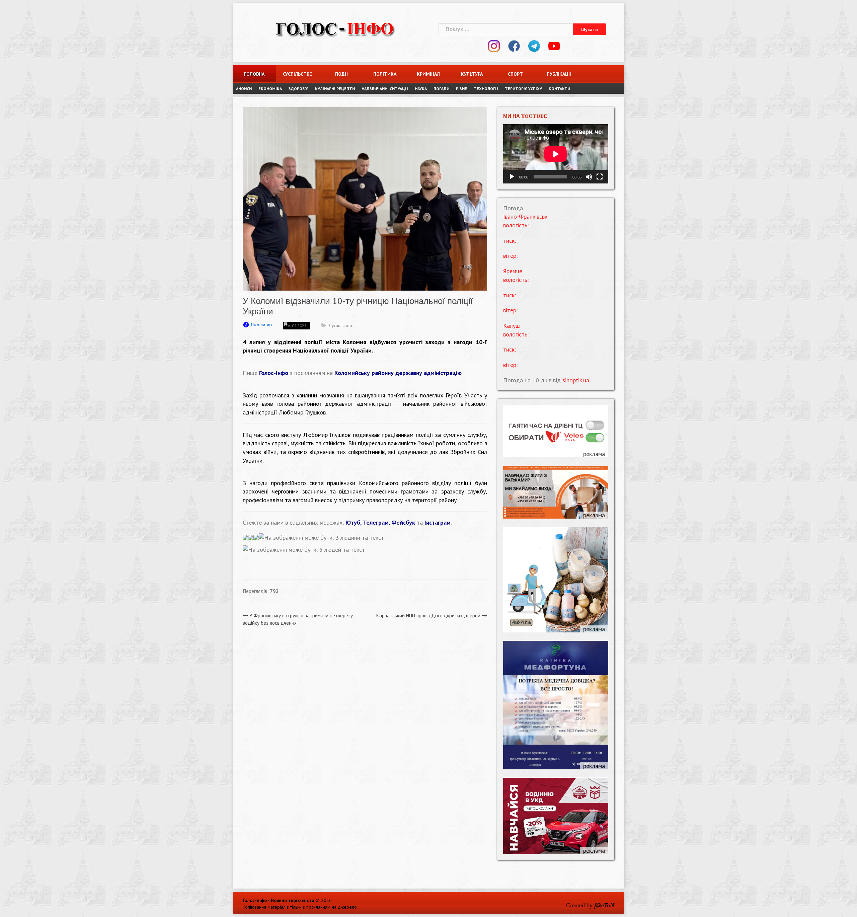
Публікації (559, 74)
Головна (254, 74)
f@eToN (604, 905)
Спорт (515, 74)
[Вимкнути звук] (589, 176)
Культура (472, 74)
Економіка (270, 88)
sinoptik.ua (575, 380)
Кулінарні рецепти (335, 88)
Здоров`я (298, 88)
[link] (398, 373)
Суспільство (298, 74)
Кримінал (428, 74)
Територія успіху (523, 88)
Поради (441, 88)
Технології (486, 88)
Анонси (244, 88)
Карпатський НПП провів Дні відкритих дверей (428, 615)
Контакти (559, 88)
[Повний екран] (599, 176)
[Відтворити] (512, 176)
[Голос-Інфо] (335, 28)
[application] (555, 153)
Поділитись (262, 324)
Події (341, 74)
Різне (461, 88)
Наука (421, 88)
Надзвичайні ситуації (385, 88)
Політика (384, 74)
